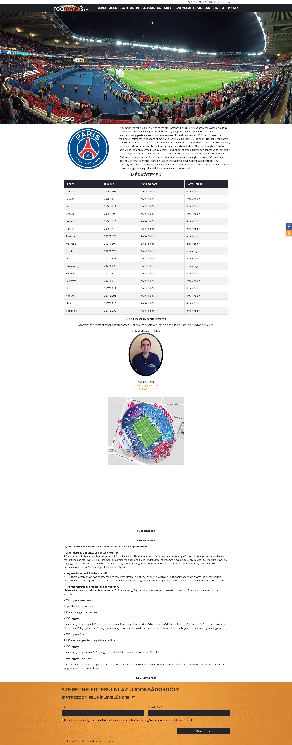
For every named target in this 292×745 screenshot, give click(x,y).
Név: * (65, 707)
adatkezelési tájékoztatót (177, 720)
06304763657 (146, 389)
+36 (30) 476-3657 (198, 2)
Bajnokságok (107, 8)
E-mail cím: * (155, 707)
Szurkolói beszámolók (193, 8)
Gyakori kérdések (225, 8)
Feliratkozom (203, 731)
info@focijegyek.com (220, 2)
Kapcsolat (165, 8)
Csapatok (127, 8)
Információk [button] (145, 8)
